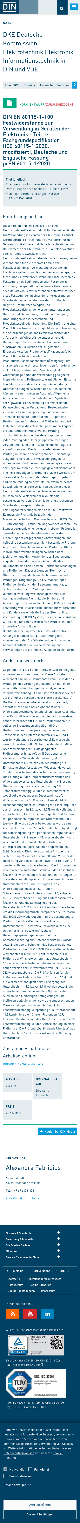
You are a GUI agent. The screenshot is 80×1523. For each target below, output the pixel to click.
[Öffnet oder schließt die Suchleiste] (62, 7)
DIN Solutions (41, 1270)
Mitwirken (12, 1251)
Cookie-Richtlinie (40, 1284)
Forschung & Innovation (20, 1239)
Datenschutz (15, 1284)
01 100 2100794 (26, 1364)
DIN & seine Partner (18, 1245)
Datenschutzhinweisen (18, 1453)
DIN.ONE (64, 1270)
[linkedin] (47, 1314)
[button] (19, 1484)
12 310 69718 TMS (27, 1407)
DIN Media (17, 1270)
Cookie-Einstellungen (21, 1290)
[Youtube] (30, 1314)
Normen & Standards (18, 1233)
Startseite (14, 1278)
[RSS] (12, 1314)
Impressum (48, 1290)
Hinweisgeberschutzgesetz (44, 1278)
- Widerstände (22, 1064)
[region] (40, 1459)
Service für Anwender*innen (23, 1257)
